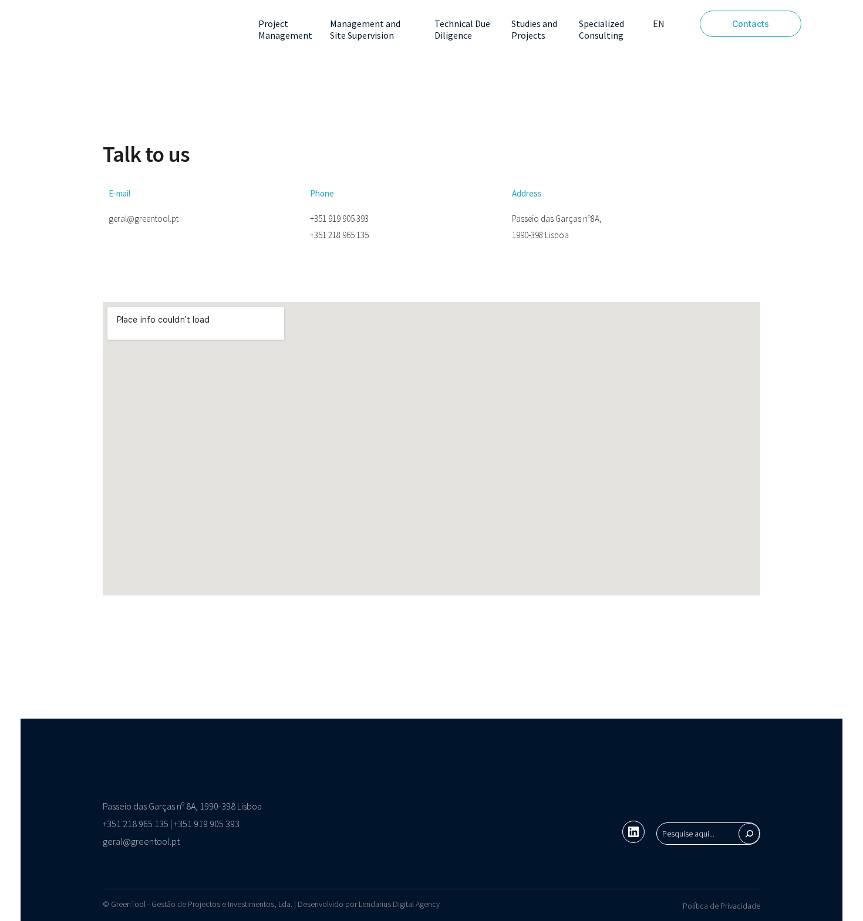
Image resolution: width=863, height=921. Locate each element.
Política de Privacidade (721, 905)
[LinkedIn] (633, 831)
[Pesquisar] (749, 833)
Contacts (750, 24)
